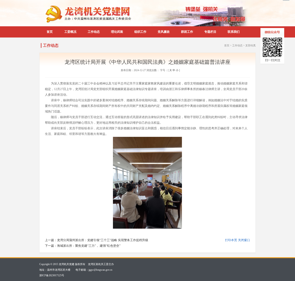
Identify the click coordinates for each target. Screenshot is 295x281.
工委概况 (70, 31)
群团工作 (187, 31)
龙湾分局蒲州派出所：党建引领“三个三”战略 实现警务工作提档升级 (102, 240)
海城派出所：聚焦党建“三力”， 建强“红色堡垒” (89, 245)
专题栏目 (210, 31)
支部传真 (250, 45)
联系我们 (234, 31)
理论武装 (117, 31)
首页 (50, 31)
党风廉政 (164, 31)
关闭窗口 (244, 240)
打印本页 (231, 240)
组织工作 (140, 31)
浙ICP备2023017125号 (51, 275)
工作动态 (94, 31)
